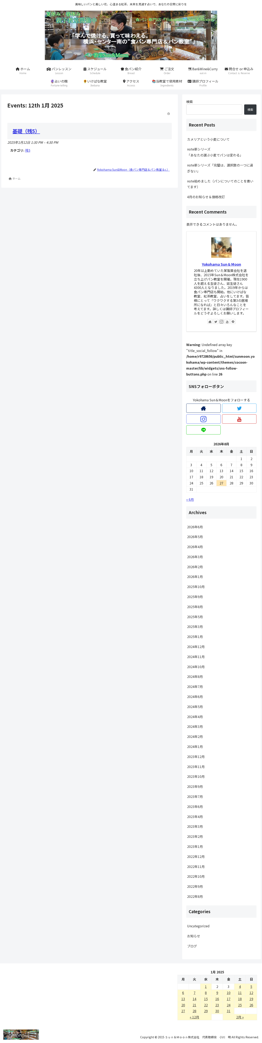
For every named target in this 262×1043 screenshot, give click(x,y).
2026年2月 (195, 566)
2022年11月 (196, 866)
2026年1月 (195, 576)
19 (251, 998)
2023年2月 (195, 836)
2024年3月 (195, 726)
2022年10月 (196, 876)
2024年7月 (195, 686)
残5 (27, 150)
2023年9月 (195, 786)
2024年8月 (195, 676)
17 (228, 998)
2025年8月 (195, 606)
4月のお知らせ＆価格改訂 (206, 196)
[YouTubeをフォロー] (227, 321)
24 (228, 1004)
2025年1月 (195, 636)
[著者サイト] (210, 321)
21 (194, 1004)
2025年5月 (195, 616)
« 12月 (194, 1017)
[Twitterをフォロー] (215, 321)
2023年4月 (195, 816)
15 (206, 998)
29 (206, 1010)
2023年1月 (195, 846)
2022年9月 (195, 886)
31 (228, 1010)
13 (183, 998)
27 (183, 1010)
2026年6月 (195, 526)
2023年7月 (195, 796)
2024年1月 (195, 746)
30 (217, 1010)
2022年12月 (196, 856)
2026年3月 (195, 556)
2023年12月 (196, 756)
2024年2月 (195, 736)
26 (251, 1004)
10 (228, 992)
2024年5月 (195, 706)
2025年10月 (196, 586)
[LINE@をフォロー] (232, 321)
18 (240, 998)
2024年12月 (196, 646)
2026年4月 (195, 546)
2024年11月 (196, 656)
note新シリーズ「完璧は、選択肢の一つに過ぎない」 (220, 168)
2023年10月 (196, 776)
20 (183, 1004)
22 (206, 1004)
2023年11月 (196, 766)
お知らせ (193, 936)
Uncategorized (198, 926)
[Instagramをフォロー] (221, 321)
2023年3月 (195, 826)
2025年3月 (195, 626)
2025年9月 (195, 596)
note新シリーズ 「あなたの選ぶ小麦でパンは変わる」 (222, 152)
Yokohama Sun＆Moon (221, 264)
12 (251, 992)
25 (240, 1004)
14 (194, 998)
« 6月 (190, 499)
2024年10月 (196, 666)
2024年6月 (195, 696)
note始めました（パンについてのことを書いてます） (220, 184)
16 (217, 998)
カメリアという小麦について (208, 139)
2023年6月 (195, 806)
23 (217, 1004)
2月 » (240, 1017)
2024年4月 (195, 716)
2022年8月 (195, 896)
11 (240, 992)
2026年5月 (195, 536)
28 (194, 1010)
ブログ (192, 945)
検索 (189, 101)
